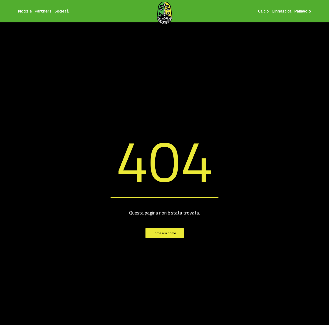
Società (61, 11)
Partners (43, 11)
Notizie (25, 11)
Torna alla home (164, 232)
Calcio (263, 11)
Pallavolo (302, 11)
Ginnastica (281, 11)
